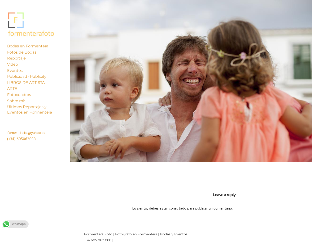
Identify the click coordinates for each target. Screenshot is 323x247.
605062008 (26, 139)
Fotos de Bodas (21, 52)
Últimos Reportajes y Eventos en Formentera (29, 109)
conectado (177, 209)
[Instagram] (300, 233)
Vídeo (12, 64)
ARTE (12, 88)
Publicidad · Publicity (26, 76)
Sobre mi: (16, 101)
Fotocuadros (19, 94)
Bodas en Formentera (27, 46)
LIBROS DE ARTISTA (26, 82)
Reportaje (16, 58)
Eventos (15, 70)
